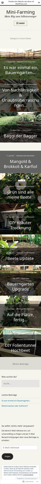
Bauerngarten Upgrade (20, 286)
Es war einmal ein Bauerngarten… (20, 70)
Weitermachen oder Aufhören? (15, 406)
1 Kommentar (26, 130)
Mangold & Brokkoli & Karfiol (20, 164)
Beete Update (20, 258)
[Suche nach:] (20, 384)
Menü (22, 23)
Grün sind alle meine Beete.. (20, 194)
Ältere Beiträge (21, 364)
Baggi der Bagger (20, 136)
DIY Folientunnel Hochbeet (20, 347)
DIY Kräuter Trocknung (20, 225)
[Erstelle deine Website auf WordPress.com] (20, 2)
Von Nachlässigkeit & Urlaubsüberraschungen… (20, 97)
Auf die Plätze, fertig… (20, 317)
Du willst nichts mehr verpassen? (18, 426)
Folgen (7, 456)
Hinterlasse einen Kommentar (26, 62)
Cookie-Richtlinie (28, 475)
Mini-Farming (20, 12)
